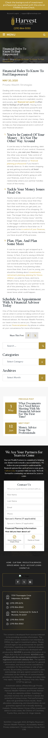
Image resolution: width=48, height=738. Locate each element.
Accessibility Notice (35, 725)
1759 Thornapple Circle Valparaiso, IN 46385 (21, 597)
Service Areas (13, 565)
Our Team (17, 562)
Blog (23, 565)
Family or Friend (33, 540)
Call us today (10, 470)
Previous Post (26, 399)
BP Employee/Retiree (14, 550)
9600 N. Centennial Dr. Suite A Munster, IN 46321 (24, 613)
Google (30, 581)
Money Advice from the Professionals (27, 430)
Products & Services (32, 562)
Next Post (24, 423)
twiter (24, 581)
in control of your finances (33, 229)
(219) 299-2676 (16, 603)
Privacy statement (11, 727)
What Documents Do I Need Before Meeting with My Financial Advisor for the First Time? (30, 410)
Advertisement (33, 550)
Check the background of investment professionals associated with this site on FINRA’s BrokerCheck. (24, 5)
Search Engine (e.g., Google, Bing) (15, 540)
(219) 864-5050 (22, 28)
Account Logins (13, 13)
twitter (35, 335)
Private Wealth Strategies (17, 85)
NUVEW (7, 722)
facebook (28, 335)
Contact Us (24, 568)
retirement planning (16, 275)
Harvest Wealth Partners (15, 725)
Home (8, 562)
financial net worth (26, 102)
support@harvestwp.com (31, 13)
